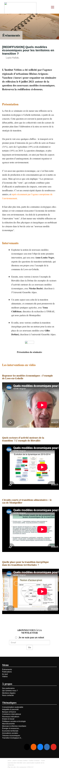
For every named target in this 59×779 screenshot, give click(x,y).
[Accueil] (20, 8)
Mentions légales (8, 693)
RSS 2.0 (30, 767)
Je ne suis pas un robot (31, 637)
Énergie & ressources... (11, 728)
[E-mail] (27, 747)
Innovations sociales (10, 733)
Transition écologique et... (12, 738)
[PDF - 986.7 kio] (29, 345)
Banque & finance (9, 712)
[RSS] (33, 747)
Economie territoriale (10, 731)
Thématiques (9, 702)
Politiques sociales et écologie (14, 721)
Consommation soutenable (12, 707)
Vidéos (5, 676)
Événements (11, 35)
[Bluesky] (40, 747)
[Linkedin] (47, 747)
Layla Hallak (12, 57)
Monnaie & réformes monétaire (14, 726)
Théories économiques (11, 735)
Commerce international (11, 714)
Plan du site (12, 767)
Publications (7, 672)
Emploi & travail (8, 719)
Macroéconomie (8, 724)
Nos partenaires (8, 688)
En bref (5, 674)
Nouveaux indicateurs (10, 716)
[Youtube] (53, 747)
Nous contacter (8, 695)
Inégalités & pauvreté (10, 709)
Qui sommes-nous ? (10, 690)
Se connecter (21, 767)
